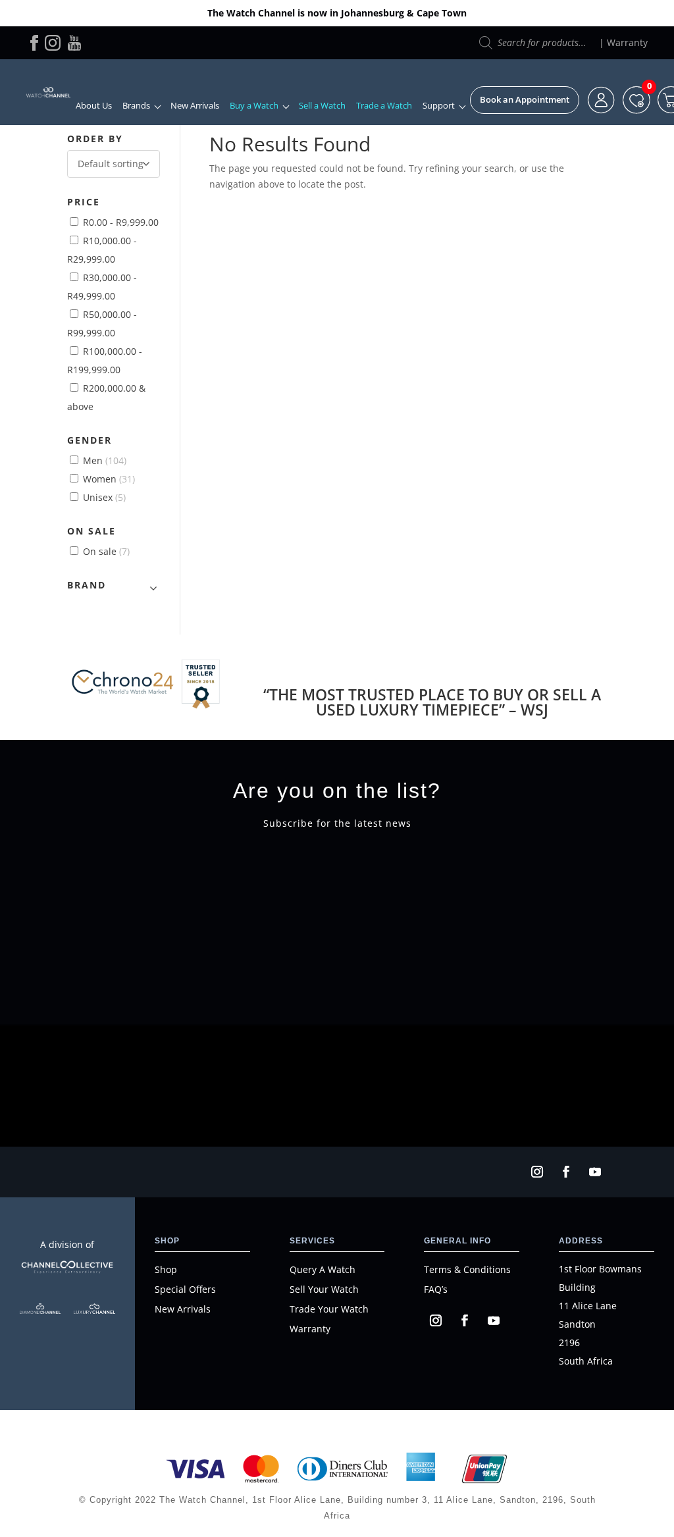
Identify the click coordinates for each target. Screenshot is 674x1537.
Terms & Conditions (467, 1269)
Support (439, 105)
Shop (166, 1269)
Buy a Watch (254, 105)
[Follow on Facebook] (566, 1172)
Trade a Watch (384, 105)
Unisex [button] (104, 497)
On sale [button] (106, 551)
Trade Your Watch (329, 1309)
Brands (136, 105)
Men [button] (104, 460)
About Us (94, 105)
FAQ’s (436, 1289)
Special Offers (185, 1289)
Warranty (627, 42)
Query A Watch (322, 1269)
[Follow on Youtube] (595, 1172)
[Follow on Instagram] (537, 1172)
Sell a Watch (322, 105)
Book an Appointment (524, 99)
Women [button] (109, 479)
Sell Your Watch (324, 1289)
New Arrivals (194, 105)
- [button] (121, 222)
